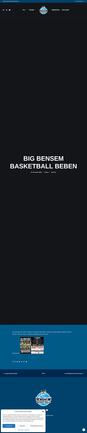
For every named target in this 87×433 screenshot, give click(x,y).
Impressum (26, 429)
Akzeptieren (9, 426)
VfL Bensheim (80, 1)
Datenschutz (21, 429)
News (47, 172)
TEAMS (31, 10)
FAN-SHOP (65, 10)
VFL (24, 10)
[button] (43, 411)
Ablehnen (22, 426)
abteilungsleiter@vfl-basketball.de (10, 1)
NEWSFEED (56, 10)
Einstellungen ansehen (36, 426)
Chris (54, 172)
